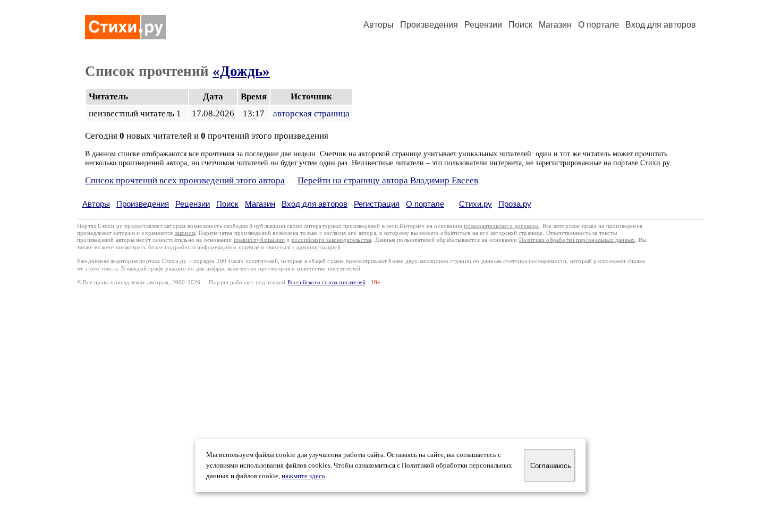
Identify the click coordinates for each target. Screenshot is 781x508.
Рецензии (483, 24)
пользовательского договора (501, 226)
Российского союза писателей (326, 282)
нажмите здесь (303, 476)
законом (185, 233)
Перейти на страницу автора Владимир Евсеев (388, 180)
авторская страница (311, 113)
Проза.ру (514, 203)
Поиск (520, 24)
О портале (425, 203)
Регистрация (377, 203)
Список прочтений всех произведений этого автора (185, 180)
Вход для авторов (660, 24)
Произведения (429, 24)
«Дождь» (241, 71)
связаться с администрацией (303, 247)
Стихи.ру (475, 203)
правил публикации (259, 240)
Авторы (378, 24)
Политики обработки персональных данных (577, 240)
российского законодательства (332, 240)
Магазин (555, 24)
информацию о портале (228, 247)
